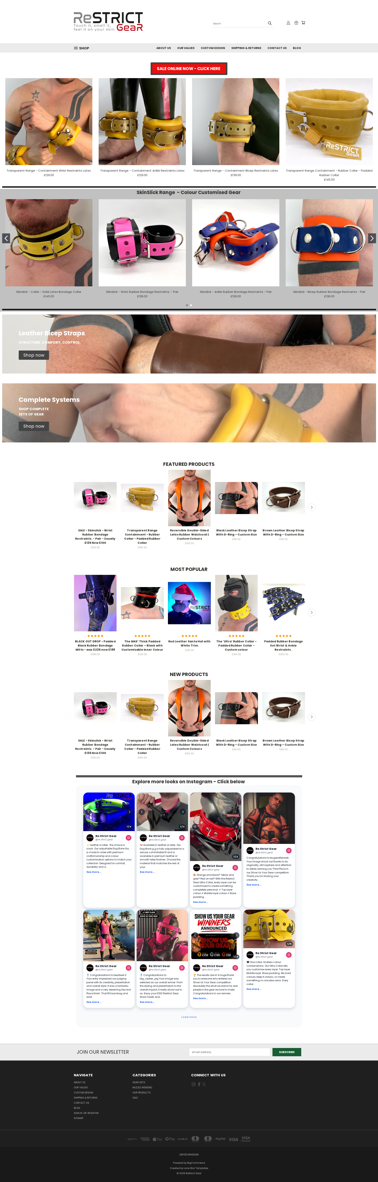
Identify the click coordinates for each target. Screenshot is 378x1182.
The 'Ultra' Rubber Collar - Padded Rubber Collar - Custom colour (236, 645)
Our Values (186, 48)
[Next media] (129, 812)
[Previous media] (88, 812)
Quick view (95, 494)
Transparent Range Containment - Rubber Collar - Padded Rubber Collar (142, 536)
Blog (297, 48)
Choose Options (95, 501)
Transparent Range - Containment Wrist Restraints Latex (49, 170)
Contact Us (277, 48)
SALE (135, 1097)
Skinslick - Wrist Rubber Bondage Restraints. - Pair (142, 292)
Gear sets (138, 1082)
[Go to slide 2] (372, 238)
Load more (189, 1017)
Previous (66, 507)
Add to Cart (95, 606)
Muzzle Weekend (142, 1087)
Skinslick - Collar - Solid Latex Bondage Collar (48, 292)
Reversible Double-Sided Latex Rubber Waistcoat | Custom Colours (189, 534)
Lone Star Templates (196, 1168)
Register (93, 1113)
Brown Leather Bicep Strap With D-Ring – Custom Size (283, 532)
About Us (163, 48)
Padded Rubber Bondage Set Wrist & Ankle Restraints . (283, 645)
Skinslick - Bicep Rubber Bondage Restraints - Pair (329, 292)
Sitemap (78, 1118)
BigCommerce (196, 1162)
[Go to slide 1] (6, 238)
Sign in (78, 1113)
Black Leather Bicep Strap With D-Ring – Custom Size (236, 532)
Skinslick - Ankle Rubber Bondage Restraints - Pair (236, 292)
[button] (189, 68)
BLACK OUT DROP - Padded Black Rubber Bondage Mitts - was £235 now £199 (95, 645)
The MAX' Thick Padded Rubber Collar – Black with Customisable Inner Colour (142, 645)
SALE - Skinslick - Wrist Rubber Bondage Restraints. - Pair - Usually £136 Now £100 (95, 536)
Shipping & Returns (246, 48)
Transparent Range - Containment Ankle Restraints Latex (142, 170)
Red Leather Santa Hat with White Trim (189, 643)
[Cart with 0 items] (303, 23)
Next (312, 507)
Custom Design (213, 48)
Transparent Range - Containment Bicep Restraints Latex (235, 170)
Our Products (141, 1092)
